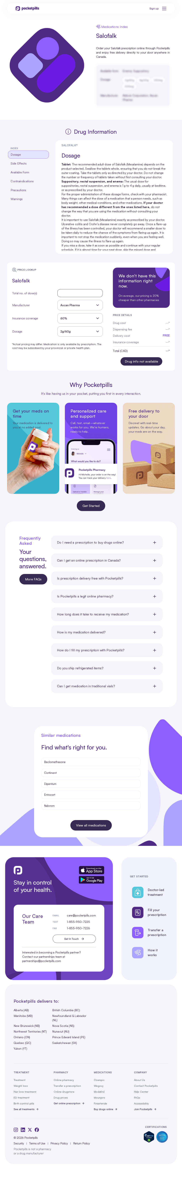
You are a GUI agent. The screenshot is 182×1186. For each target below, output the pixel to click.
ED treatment (21, 1097)
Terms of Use (37, 1143)
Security (19, 1143)
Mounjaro (99, 1097)
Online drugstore (64, 1091)
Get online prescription (67, 1103)
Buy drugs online (103, 1109)
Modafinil (99, 1091)
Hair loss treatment (25, 1091)
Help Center (141, 1091)
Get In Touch (71, 938)
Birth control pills (24, 1103)
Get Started (91, 506)
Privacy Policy (59, 1143)
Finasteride (100, 1103)
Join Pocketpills (143, 1109)
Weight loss (21, 1085)
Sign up (154, 8)
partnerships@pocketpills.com (41, 961)
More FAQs (33, 579)
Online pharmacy (64, 1079)
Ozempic (99, 1079)
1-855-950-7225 (78, 922)
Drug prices (61, 1097)
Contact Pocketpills (146, 1085)
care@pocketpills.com (81, 915)
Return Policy (81, 1143)
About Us (139, 1079)
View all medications (91, 825)
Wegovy (99, 1085)
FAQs (137, 1097)
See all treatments (24, 1109)
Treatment (20, 1079)
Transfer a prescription (67, 1085)
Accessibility (141, 1103)
